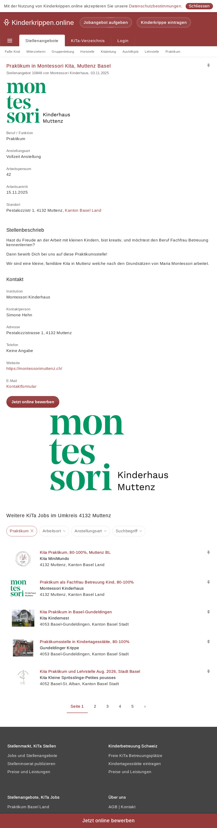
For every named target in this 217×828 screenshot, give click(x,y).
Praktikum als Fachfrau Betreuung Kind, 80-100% (87, 582)
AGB (112, 807)
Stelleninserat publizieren (31, 763)
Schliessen (199, 6)
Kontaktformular (21, 386)
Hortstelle (87, 51)
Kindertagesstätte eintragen (134, 763)
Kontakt (128, 807)
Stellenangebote (41, 40)
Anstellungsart (88, 531)
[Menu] (9, 41)
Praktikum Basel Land (28, 807)
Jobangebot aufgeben (106, 22)
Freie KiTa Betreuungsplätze (135, 755)
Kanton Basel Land (83, 210)
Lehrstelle (152, 51)
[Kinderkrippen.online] (39, 23)
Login (123, 40)
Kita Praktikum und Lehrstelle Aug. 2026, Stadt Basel (90, 671)
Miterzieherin (35, 51)
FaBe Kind (12, 51)
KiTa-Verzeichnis (88, 40)
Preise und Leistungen (28, 772)
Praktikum (173, 51)
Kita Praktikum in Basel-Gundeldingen (76, 612)
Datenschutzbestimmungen (155, 6)
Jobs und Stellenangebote (32, 755)
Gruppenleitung (63, 51)
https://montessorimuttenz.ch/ (34, 368)
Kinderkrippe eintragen (164, 22)
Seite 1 (77, 706)
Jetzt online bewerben (32, 402)
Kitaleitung (108, 51)
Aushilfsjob (130, 51)
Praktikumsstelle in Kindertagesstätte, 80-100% (84, 641)
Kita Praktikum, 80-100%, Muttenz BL (75, 552)
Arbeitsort (52, 531)
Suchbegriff (126, 531)
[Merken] (208, 65)
